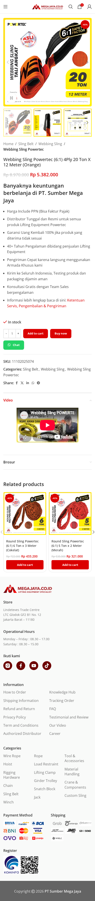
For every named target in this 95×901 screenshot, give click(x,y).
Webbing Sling (50, 143)
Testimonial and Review (68, 717)
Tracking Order (61, 700)
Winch (8, 802)
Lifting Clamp (45, 772)
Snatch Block (44, 788)
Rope (38, 755)
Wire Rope (12, 755)
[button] (7, 62)
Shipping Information (21, 700)
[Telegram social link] (38, 383)
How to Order (14, 692)
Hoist (7, 764)
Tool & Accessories (74, 758)
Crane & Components (75, 785)
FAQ (52, 708)
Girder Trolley (45, 780)
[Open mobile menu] (5, 6)
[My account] (89, 6)
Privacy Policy (14, 717)
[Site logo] (47, 6)
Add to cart (36, 333)
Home (8, 143)
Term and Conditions (20, 725)
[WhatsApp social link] (33, 383)
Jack (37, 797)
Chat (16, 345)
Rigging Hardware (11, 775)
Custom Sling (75, 795)
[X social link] (22, 383)
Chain (8, 785)
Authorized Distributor (22, 733)
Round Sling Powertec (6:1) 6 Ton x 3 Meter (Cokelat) (22, 545)
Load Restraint (46, 764)
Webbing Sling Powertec (23, 149)
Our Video (57, 725)
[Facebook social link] (16, 383)
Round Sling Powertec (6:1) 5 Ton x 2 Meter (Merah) (67, 545)
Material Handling (72, 771)
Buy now (61, 333)
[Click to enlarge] (12, 98)
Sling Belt (26, 143)
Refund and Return (19, 708)
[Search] (70, 6)
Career (55, 733)
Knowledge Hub (62, 692)
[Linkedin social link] (27, 383)
